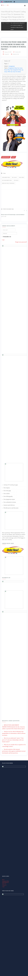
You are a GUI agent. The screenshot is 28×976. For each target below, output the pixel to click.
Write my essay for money (14, 71)
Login (3, 241)
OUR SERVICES (5, 884)
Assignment (7, 54)
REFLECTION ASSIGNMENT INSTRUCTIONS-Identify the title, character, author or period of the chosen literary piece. (13, 728)
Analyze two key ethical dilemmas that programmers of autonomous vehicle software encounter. (13, 735)
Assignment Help (5, 882)
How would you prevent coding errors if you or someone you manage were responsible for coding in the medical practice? (13, 45)
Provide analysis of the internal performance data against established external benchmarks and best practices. (13, 752)
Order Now (4, 885)
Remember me (7, 238)
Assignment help (12, 68)
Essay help (7, 69)
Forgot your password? (21, 243)
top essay (16, 180)
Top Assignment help (15, 69)
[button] (24, 5)
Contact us (4, 887)
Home (3, 881)
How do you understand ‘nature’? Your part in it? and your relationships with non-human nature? (13, 741)
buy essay (19, 68)
